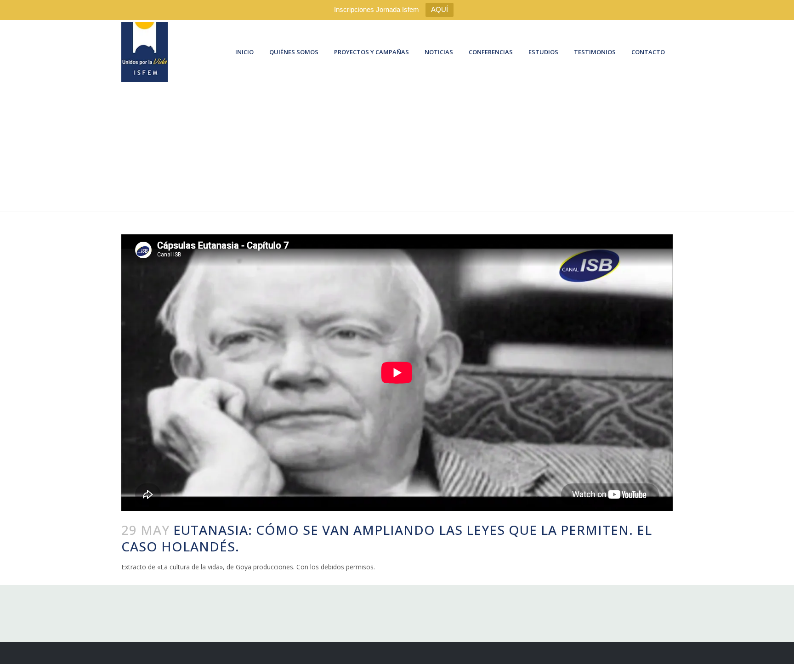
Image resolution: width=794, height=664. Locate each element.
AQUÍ (439, 9)
